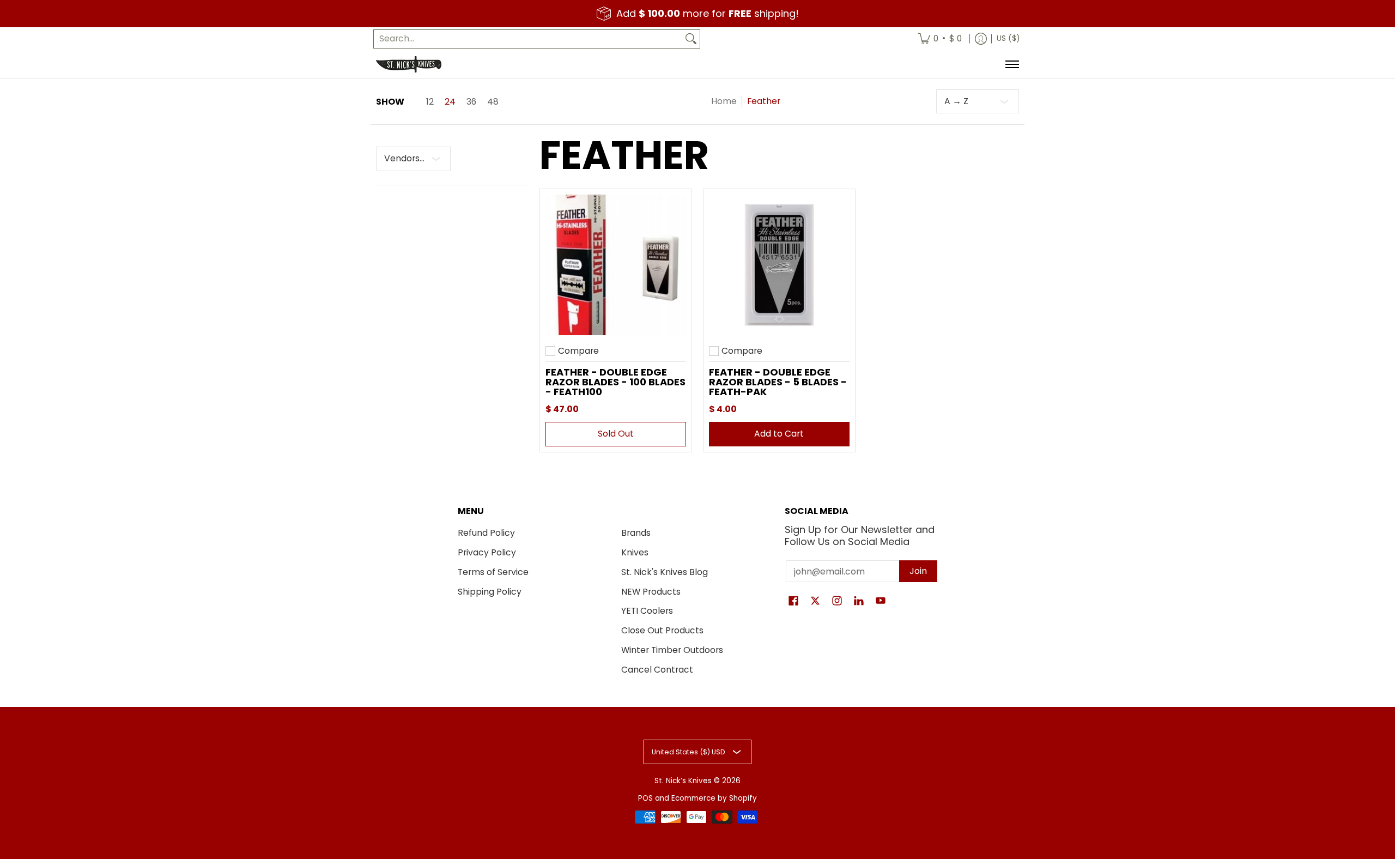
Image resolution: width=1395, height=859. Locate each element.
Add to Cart (779, 433)
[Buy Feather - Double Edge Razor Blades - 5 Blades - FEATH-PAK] (779, 265)
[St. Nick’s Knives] (408, 64)
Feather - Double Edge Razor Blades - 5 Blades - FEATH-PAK (778, 381)
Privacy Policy (487, 552)
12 (430, 102)
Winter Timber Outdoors (672, 650)
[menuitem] (940, 39)
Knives (634, 552)
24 (450, 102)
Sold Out (616, 433)
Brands (636, 533)
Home (724, 101)
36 (471, 102)
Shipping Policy (489, 591)
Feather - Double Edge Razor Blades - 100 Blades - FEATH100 (615, 381)
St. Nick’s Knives (683, 781)
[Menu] (1011, 64)
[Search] (691, 39)
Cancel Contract (657, 669)
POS (645, 798)
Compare (578, 351)
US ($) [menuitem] (1008, 38)
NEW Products (651, 591)
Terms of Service (493, 572)
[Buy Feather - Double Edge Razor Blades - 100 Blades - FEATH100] (615, 265)
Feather (763, 101)
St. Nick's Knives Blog (664, 572)
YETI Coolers (647, 610)
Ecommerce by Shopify (714, 798)
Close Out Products (662, 630)
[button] (793, 601)
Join (918, 571)
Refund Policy (486, 533)
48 (493, 102)
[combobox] (528, 39)
